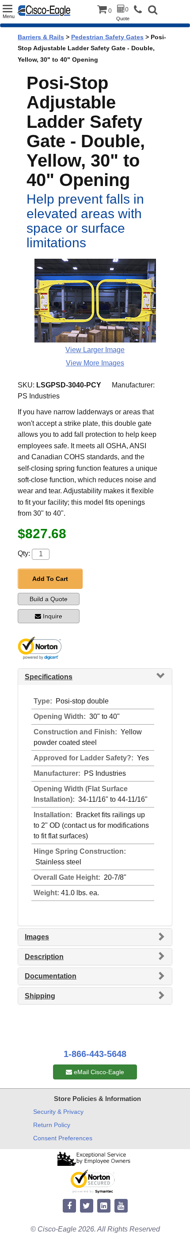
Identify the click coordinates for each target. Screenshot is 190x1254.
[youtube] (121, 1206)
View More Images (95, 363)
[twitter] (86, 1206)
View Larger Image (95, 350)
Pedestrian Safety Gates (107, 37)
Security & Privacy (58, 1111)
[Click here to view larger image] (95, 300)
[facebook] (69, 1206)
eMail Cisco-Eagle (98, 1071)
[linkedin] (103, 1206)
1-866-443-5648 (95, 1054)
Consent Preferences (62, 1138)
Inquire (52, 616)
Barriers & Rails (41, 37)
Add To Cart (50, 578)
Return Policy (51, 1124)
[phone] (140, 9)
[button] (152, 11)
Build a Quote (49, 599)
